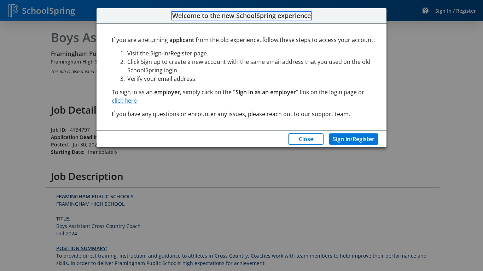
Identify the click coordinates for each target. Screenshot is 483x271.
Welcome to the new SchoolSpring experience (241, 16)
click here (124, 100)
